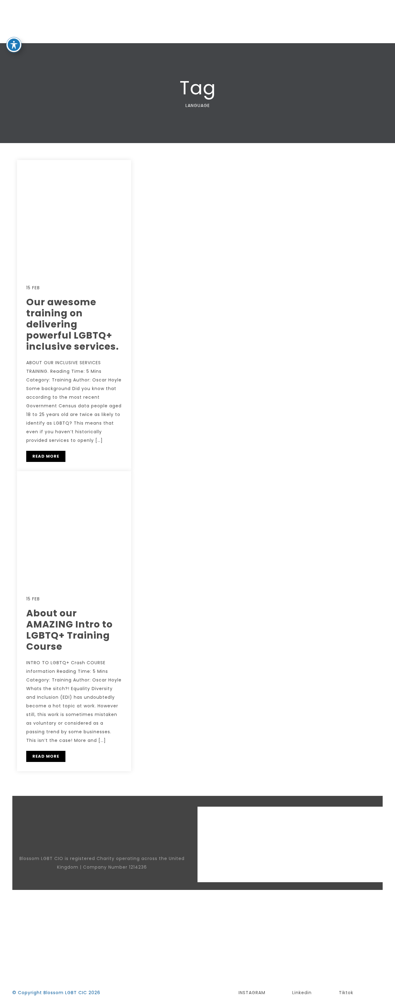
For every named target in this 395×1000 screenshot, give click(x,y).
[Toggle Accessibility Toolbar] (13, 44)
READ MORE (45, 456)
